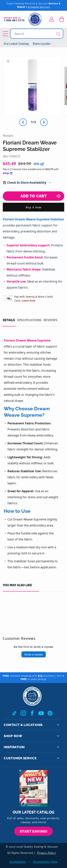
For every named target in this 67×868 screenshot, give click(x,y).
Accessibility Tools (45, 861)
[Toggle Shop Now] (58, 736)
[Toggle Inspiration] (58, 747)
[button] (61, 19)
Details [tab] (9, 320)
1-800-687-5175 (14, 20)
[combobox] (37, 33)
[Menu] (6, 34)
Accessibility (17, 861)
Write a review (33, 654)
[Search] (58, 34)
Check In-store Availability (26, 182)
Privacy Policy (46, 852)
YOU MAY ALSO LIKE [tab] (17, 585)
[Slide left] (23, 122)
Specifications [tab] (29, 320)
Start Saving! (33, 831)
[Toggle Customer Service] (58, 758)
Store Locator (42, 43)
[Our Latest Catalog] (33, 788)
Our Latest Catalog (16, 43)
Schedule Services (39, 7)
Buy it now (33, 207)
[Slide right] (44, 122)
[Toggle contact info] (58, 724)
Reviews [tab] (50, 320)
